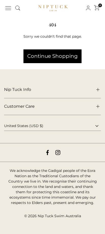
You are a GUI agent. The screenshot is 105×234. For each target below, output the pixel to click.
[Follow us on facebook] (47, 152)
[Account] (88, 8)
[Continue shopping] (52, 42)
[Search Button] (18, 8)
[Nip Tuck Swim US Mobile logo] (53, 8)
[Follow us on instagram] (58, 152)
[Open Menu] (8, 8)
